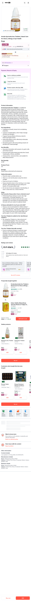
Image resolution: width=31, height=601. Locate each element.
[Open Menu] (2, 2)
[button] (25, 29)
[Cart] (28, 2)
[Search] (24, 2)
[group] (15, 20)
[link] (8, 3)
